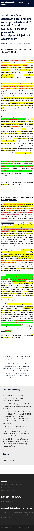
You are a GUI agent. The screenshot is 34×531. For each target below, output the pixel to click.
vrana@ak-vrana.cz (10, 490)
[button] (28, 3)
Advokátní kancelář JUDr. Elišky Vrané (12, 3)
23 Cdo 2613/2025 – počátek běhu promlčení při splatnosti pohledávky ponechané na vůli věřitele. (14, 398)
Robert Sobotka (8, 43)
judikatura (26, 43)
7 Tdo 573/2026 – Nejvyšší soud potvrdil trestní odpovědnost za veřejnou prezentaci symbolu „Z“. (17, 406)
